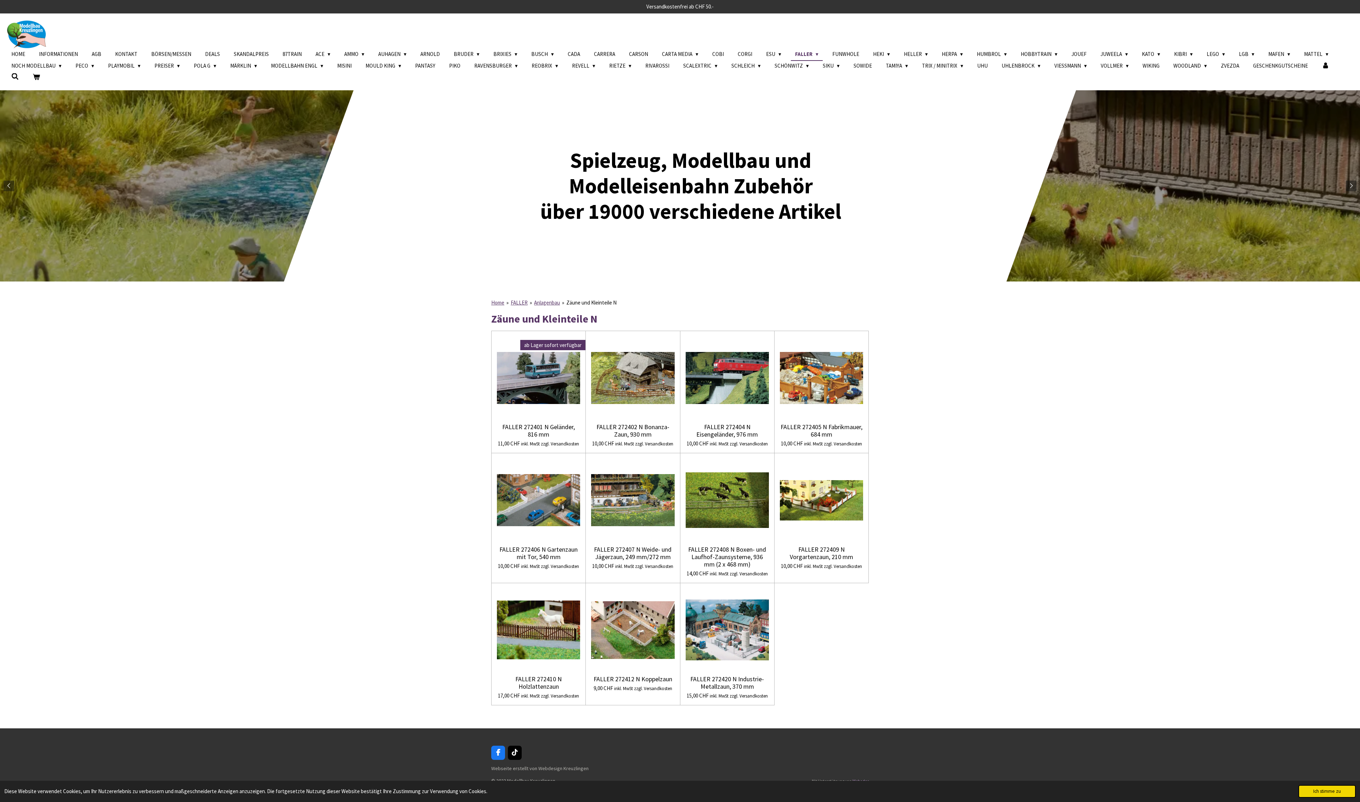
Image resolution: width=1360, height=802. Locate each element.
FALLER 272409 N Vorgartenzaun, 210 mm (821, 553)
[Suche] (15, 77)
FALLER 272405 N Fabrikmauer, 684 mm (821, 430)
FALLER (519, 302)
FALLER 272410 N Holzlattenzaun (538, 682)
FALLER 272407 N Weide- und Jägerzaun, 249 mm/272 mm (633, 553)
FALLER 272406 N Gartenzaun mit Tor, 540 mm (538, 553)
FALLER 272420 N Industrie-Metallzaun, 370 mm (727, 682)
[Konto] (1325, 66)
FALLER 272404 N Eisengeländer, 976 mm (727, 430)
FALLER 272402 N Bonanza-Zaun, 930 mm (632, 430)
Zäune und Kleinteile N (591, 302)
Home (497, 302)
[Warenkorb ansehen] (36, 77)
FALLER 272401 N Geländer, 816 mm (538, 430)
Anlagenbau (547, 302)
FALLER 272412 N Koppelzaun (633, 679)
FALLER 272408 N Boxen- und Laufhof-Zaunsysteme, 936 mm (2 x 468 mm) (727, 557)
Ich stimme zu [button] (1327, 791)
